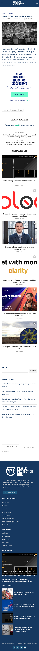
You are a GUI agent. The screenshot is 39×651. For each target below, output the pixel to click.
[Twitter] (14, 647)
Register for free (19, 94)
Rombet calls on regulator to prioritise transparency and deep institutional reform (17, 580)
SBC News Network (9, 499)
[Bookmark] (34, 157)
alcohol (14, 110)
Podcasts (5, 533)
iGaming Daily (6, 539)
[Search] (37, 3)
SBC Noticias (6, 515)
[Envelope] (25, 647)
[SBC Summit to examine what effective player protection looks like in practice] (19, 299)
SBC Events (5, 502)
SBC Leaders (6, 542)
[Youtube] (21, 647)
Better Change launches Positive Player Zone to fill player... (24, 617)
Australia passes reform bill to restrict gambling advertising (24, 605)
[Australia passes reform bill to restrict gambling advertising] (7, 605)
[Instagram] (17, 647)
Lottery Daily (6, 525)
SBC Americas (6, 512)
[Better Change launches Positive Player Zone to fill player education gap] (19, 166)
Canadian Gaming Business (10, 521)
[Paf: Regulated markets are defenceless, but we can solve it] (19, 332)
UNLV (21, 110)
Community (6, 529)
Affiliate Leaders (7, 545)
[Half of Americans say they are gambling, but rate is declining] (7, 593)
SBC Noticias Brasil (8, 518)
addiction (6, 110)
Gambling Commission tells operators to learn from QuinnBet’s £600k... (23, 629)
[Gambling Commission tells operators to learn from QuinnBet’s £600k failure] (7, 630)
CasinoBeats (6, 509)
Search (4, 367)
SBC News (5, 505)
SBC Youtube (6, 536)
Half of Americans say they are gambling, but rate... (24, 593)
